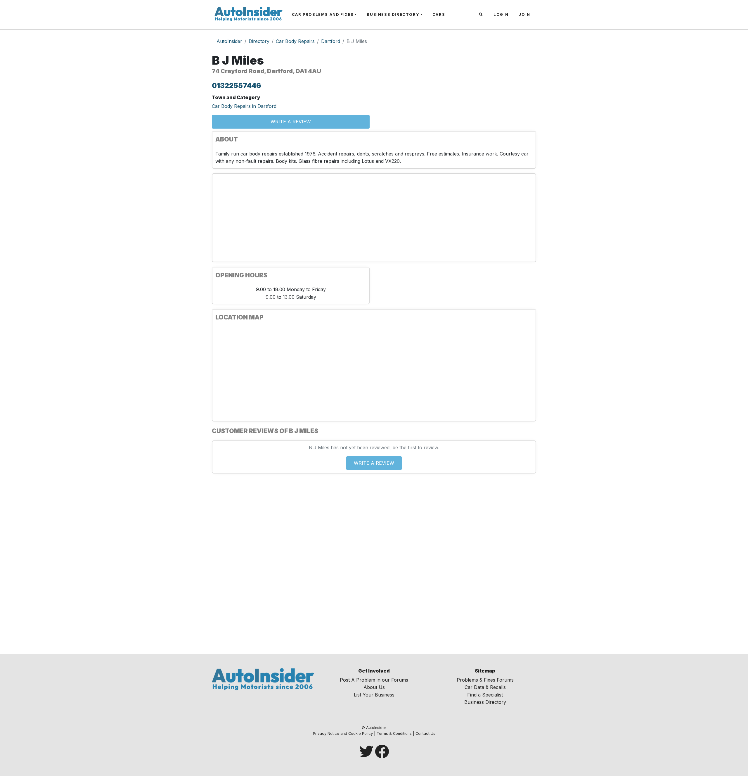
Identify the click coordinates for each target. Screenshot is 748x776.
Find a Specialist (485, 695)
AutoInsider (229, 41)
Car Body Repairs (295, 41)
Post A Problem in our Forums (374, 680)
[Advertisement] (374, 218)
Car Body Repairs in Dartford (244, 106)
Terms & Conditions (394, 733)
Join (524, 14)
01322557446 (236, 85)
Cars (438, 14)
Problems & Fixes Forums (485, 680)
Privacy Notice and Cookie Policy (343, 733)
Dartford (330, 41)
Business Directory (393, 14)
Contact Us (425, 733)
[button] (481, 14)
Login (501, 14)
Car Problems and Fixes (323, 14)
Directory (259, 41)
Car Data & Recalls (485, 687)
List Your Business (374, 695)
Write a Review (291, 122)
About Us (374, 687)
